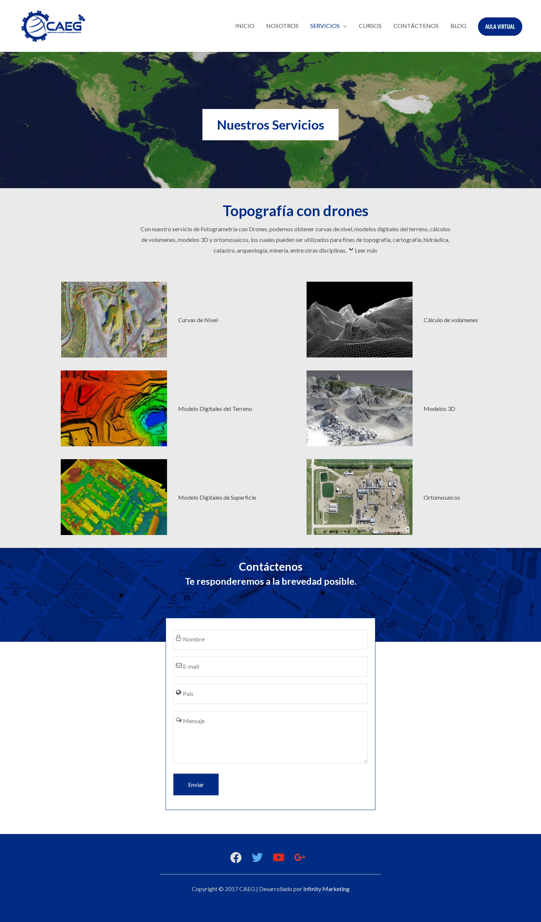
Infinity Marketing (326, 888)
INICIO (244, 25)
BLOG (458, 25)
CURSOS (370, 25)
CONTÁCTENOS (416, 25)
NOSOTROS (282, 25)
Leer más (366, 250)
